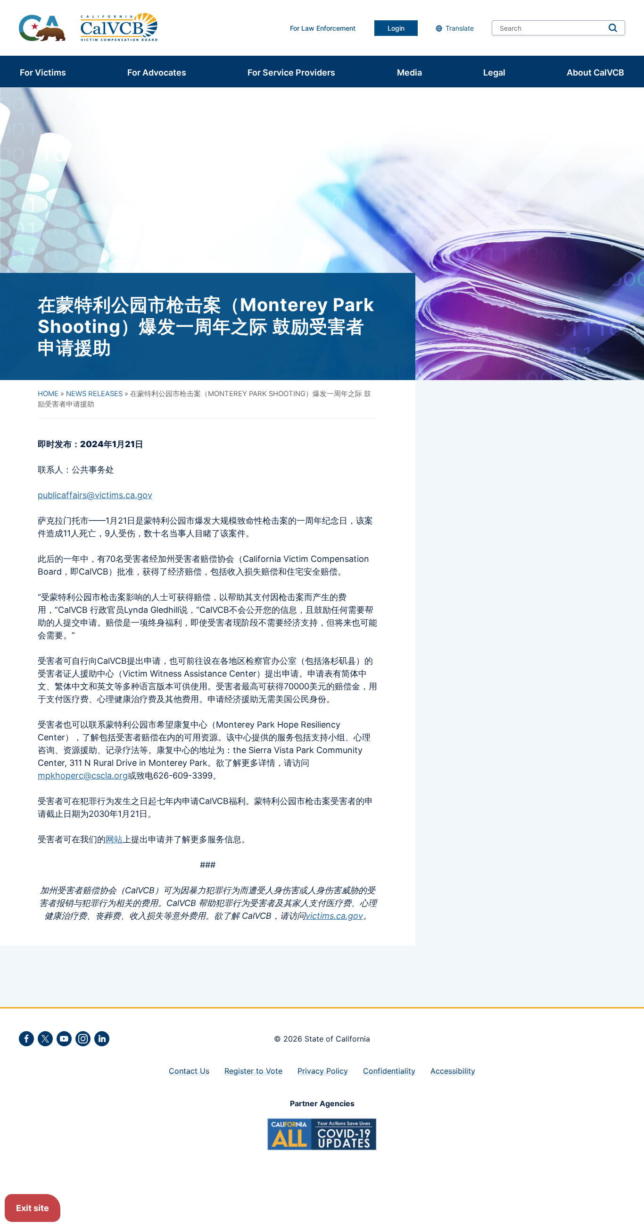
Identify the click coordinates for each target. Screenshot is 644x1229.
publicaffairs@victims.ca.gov (95, 495)
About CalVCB (595, 72)
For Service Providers (291, 72)
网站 (114, 839)
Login (396, 28)
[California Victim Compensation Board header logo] (119, 27)
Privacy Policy (322, 1071)
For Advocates (156, 72)
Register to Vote (253, 1071)
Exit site (32, 1208)
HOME (48, 394)
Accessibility (452, 1071)
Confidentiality (389, 1071)
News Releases (94, 394)
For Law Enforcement (322, 28)
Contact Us (189, 1071)
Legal (494, 72)
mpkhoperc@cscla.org (83, 775)
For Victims (43, 72)
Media (409, 72)
